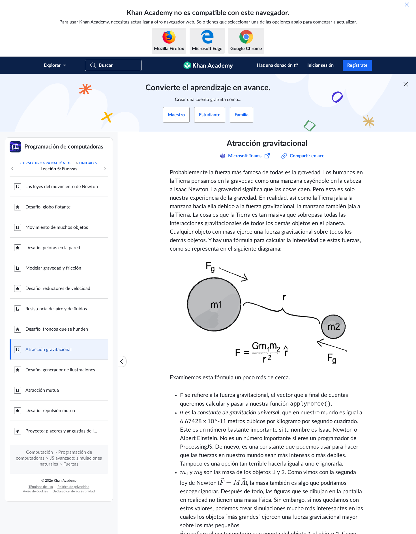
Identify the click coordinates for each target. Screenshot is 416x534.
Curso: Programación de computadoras (47, 163)
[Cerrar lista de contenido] (122, 361)
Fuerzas (70, 464)
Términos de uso (41, 486)
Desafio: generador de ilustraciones (60, 370)
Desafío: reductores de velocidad (57, 288)
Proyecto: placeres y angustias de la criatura (62, 431)
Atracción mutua (42, 390)
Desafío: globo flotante (47, 207)
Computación (39, 452)
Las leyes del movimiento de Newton (61, 186)
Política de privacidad (73, 486)
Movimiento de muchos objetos (56, 227)
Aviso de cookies (35, 491)
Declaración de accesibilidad (73, 491)
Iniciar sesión (320, 65)
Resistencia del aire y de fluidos (56, 309)
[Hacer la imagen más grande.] (267, 313)
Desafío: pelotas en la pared (52, 248)
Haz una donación (275, 65)
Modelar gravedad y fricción (53, 268)
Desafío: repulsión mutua (50, 410)
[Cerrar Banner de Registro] (405, 84)
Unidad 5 (88, 163)
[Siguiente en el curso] (105, 168)
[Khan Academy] (208, 65)
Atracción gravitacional (48, 349)
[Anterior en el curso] (12, 168)
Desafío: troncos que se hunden (56, 329)
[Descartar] (406, 4)
